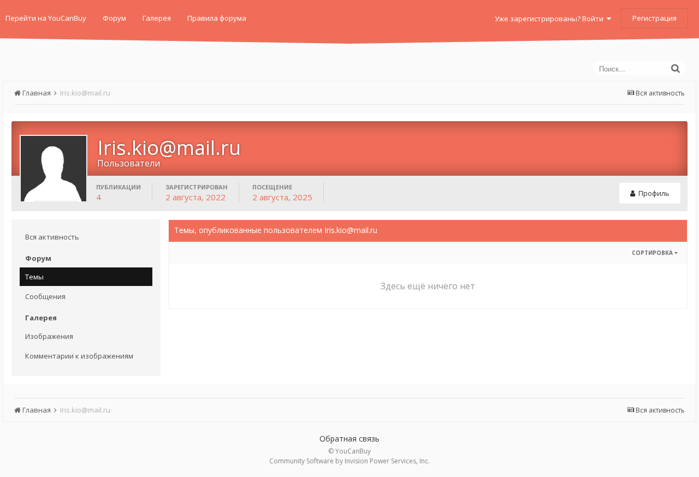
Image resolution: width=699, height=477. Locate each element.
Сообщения (45, 296)
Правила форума (216, 18)
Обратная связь (349, 438)
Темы (34, 277)
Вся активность (52, 237)
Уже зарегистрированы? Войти (551, 18)
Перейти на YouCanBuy (45, 18)
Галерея (157, 18)
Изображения (49, 336)
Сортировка (653, 253)
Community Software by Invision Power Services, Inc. (349, 461)
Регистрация (654, 18)
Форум (114, 18)
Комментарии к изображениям (79, 356)
